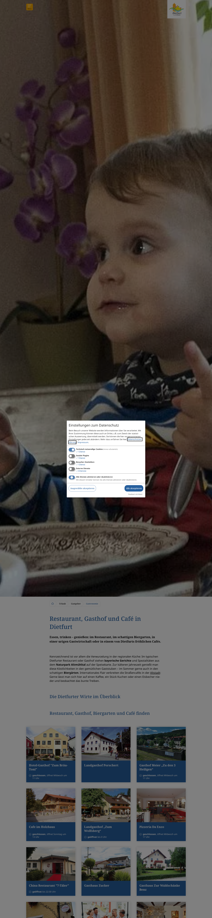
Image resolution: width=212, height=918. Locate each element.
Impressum (83, 442)
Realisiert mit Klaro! (135, 494)
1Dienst (80, 451)
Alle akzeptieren (134, 488)
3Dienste (81, 471)
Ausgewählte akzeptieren (82, 488)
